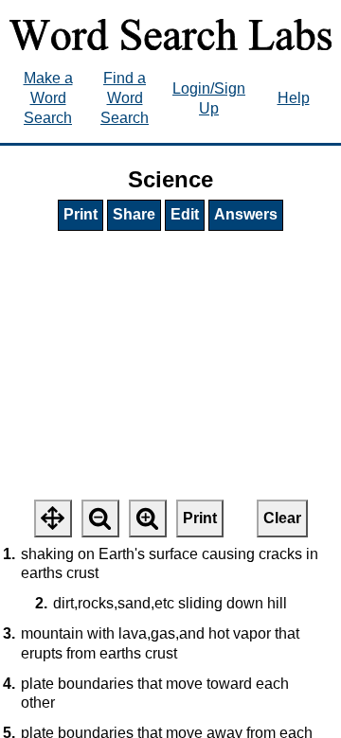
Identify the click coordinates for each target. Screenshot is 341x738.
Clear (282, 518)
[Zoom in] (148, 518)
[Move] (53, 518)
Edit (184, 214)
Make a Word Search (48, 98)
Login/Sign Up (208, 98)
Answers (246, 214)
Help (294, 98)
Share (134, 214)
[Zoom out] (100, 518)
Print (80, 214)
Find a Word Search (124, 98)
